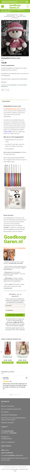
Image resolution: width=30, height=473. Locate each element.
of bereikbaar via (8, 433)
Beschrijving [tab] (6, 101)
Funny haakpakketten (12, 85)
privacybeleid (9, 329)
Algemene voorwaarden (7, 406)
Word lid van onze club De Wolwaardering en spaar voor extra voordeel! (13, 418)
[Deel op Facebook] (5, 90)
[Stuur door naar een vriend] (8, 90)
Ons (7, 431)
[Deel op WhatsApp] (2, 90)
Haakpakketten (12, 15)
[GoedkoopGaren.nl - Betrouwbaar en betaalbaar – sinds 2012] (15, 6)
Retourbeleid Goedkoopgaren (9, 415)
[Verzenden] (27, 1)
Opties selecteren (7, 362)
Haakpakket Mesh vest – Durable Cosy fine (22, 356)
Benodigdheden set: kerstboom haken (8, 356)
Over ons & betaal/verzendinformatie (11, 409)
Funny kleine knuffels (22, 85)
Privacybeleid (5, 412)
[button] (2, 6)
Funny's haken (8, 131)
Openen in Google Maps (7, 442)
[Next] (29, 354)
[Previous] (1, 354)
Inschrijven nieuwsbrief (7, 422)
